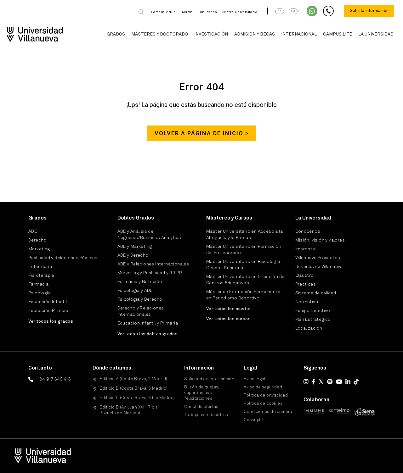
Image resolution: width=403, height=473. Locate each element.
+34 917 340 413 (54, 379)
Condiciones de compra (268, 412)
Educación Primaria (49, 311)
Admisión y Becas (254, 34)
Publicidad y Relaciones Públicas (63, 258)
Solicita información (369, 11)
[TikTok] (356, 381)
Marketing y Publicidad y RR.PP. (149, 273)
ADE (32, 231)
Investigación (211, 34)
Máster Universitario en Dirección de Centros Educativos (245, 280)
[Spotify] (329, 381)
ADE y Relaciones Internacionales (153, 264)
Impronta (305, 249)
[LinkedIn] (347, 381)
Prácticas (305, 284)
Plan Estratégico (313, 319)
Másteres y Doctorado (159, 34)
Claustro (304, 275)
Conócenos (308, 231)
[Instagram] (306, 381)
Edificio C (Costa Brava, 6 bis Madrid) (137, 398)
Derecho (37, 240)
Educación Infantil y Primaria (147, 323)
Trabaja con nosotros (206, 415)
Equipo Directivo (312, 311)
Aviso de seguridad (263, 387)
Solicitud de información (209, 379)
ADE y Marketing (134, 246)
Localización (308, 328)
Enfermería (40, 266)
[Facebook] (313, 381)
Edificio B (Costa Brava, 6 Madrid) (133, 389)
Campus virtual (164, 12)
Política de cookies (263, 404)
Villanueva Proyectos (317, 258)
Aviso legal (254, 379)
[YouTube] (339, 381)
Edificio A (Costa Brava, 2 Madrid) (133, 379)
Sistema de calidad (315, 293)
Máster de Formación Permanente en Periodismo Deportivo (243, 295)
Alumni (188, 12)
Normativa (306, 302)
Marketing (39, 249)
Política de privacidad (266, 395)
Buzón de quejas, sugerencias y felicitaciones (201, 393)
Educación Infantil (47, 302)
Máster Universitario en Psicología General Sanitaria (243, 264)
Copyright (254, 420)
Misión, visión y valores (320, 240)
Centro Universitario (239, 12)
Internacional (299, 34)
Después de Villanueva (319, 266)
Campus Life (337, 34)
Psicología (39, 293)
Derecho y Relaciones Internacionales (140, 311)
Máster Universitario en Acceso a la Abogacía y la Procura (244, 234)
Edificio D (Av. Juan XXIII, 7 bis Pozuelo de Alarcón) (128, 410)
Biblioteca (207, 12)
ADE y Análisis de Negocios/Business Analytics (149, 234)
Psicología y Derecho (139, 299)
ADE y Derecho (133, 255)
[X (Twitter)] (321, 381)
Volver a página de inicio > (202, 133)
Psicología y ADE (135, 290)
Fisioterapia (41, 275)
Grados (116, 34)
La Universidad (376, 34)
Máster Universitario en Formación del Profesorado (243, 249)
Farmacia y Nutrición (139, 282)
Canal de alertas (201, 407)
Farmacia (38, 284)
